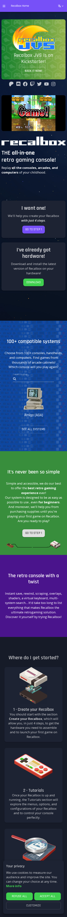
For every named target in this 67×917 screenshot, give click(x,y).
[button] (33, 229)
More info (14, 886)
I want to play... (21, 374)
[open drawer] (4, 6)
